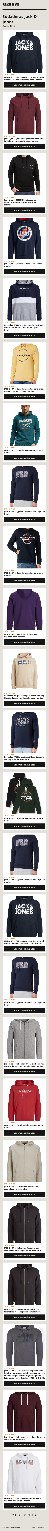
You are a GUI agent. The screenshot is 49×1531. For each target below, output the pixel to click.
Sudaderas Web (11, 4)
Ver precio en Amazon (24, 84)
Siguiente (32, 1515)
